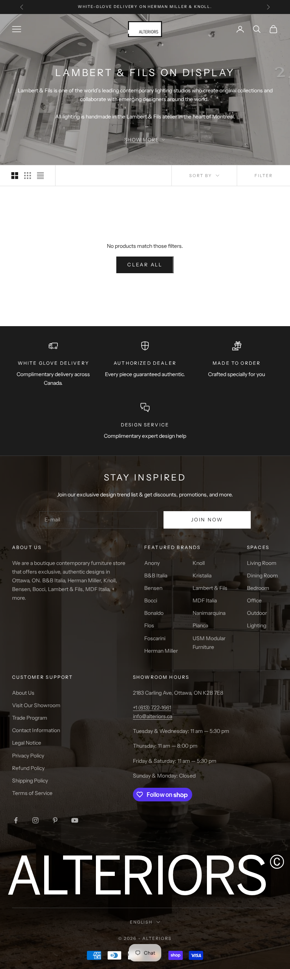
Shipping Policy (30, 780)
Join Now (207, 519)
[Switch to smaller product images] (27, 175)
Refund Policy (28, 768)
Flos (149, 625)
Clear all (144, 264)
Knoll (199, 563)
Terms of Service (32, 793)
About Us (23, 692)
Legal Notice (26, 742)
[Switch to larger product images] (14, 175)
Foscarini (154, 638)
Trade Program (29, 717)
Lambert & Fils (210, 588)
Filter (264, 175)
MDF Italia (205, 600)
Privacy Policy (28, 755)
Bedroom (258, 588)
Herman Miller (161, 650)
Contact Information (36, 730)
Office (254, 600)
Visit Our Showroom (36, 705)
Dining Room (262, 575)
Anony (152, 563)
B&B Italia (155, 575)
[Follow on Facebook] (16, 820)
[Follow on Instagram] (35, 820)
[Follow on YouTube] (75, 820)
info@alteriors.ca (152, 716)
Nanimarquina (209, 613)
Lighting (256, 625)
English (141, 922)
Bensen (153, 588)
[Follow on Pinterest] (55, 820)
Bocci (150, 600)
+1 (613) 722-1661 (152, 707)
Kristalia (202, 575)
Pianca (200, 625)
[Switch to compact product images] (40, 175)
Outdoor (257, 613)
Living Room (261, 563)
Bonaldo (154, 613)
